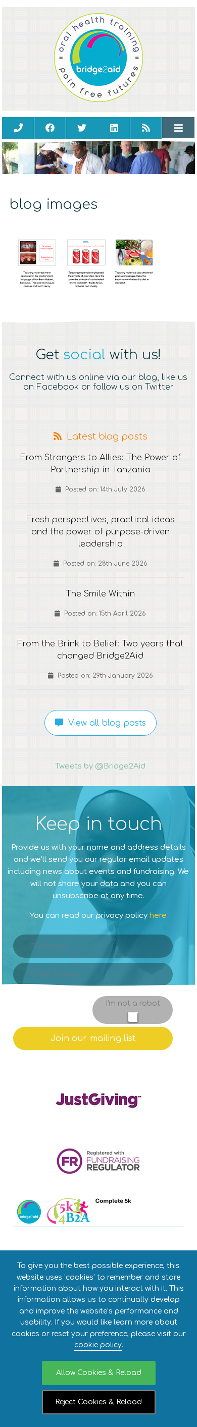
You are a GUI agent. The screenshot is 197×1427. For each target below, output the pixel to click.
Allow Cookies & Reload (98, 1373)
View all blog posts (104, 723)
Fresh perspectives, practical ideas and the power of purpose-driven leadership (100, 531)
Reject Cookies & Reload (98, 1402)
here (158, 915)
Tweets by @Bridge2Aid (100, 766)
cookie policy (98, 1345)
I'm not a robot (133, 1003)
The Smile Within (100, 593)
